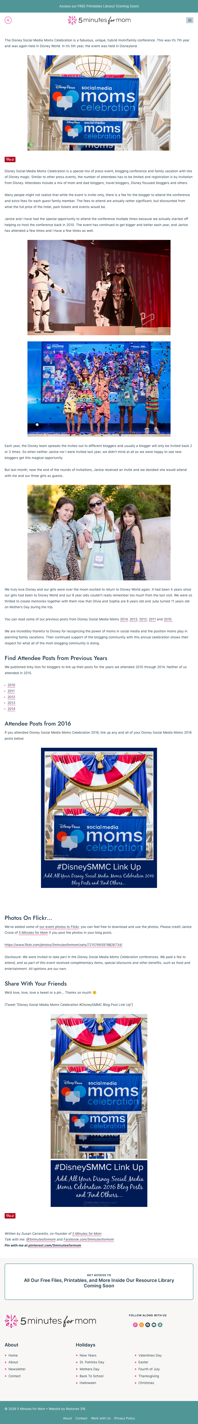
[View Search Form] (8, 20)
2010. (168, 619)
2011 (152, 619)
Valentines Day (150, 1355)
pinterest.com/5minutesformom (54, 1245)
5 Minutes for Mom (33, 933)
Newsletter (17, 1369)
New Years (88, 1355)
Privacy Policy (124, 1418)
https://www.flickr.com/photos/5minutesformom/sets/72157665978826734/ (63, 945)
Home (13, 1355)
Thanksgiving (148, 1376)
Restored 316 (75, 1409)
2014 (124, 619)
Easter (143, 1362)
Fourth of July (149, 1369)
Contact (15, 1376)
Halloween (88, 1383)
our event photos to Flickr (59, 927)
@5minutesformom (41, 1239)
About (13, 1362)
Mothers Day (89, 1369)
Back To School (91, 1376)
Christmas (146, 1383)
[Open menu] (189, 20)
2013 (133, 619)
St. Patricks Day (92, 1362)
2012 (143, 619)
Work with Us (101, 1418)
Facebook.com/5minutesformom (89, 1239)
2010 (11, 685)
